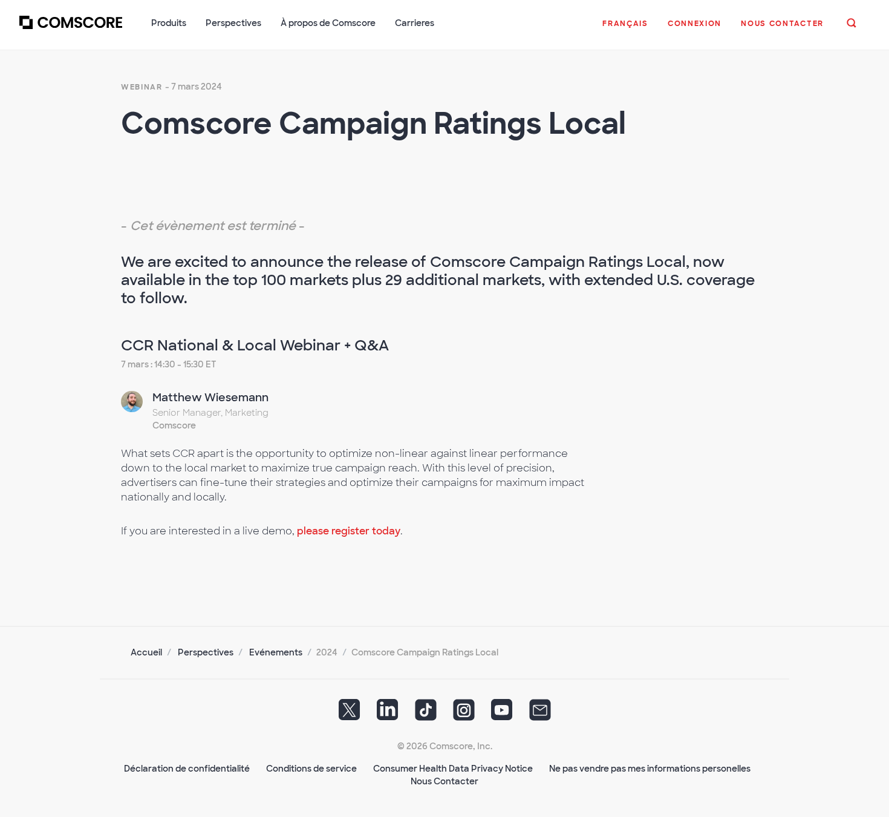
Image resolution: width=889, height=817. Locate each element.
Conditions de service (311, 768)
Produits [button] (168, 23)
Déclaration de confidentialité (187, 768)
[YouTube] (502, 714)
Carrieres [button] (414, 23)
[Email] (540, 714)
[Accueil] (70, 30)
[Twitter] (349, 714)
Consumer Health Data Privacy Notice (453, 768)
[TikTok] (426, 714)
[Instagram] (464, 714)
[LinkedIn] (388, 714)
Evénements (275, 652)
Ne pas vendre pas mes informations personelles (650, 768)
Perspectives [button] (233, 23)
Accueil (146, 652)
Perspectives (205, 652)
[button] (625, 29)
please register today (348, 531)
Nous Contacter (444, 781)
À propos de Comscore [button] (328, 23)
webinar (142, 87)
